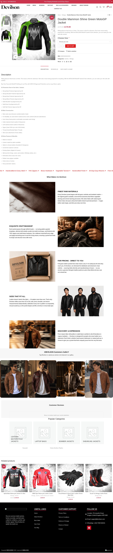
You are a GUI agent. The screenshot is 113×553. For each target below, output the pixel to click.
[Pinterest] (112, 2)
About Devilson (38, 516)
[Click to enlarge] (15, 57)
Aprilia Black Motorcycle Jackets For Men (14, 493)
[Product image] (14, 478)
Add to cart (70, 46)
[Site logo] (10, 7)
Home (59, 15)
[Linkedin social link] (69, 62)
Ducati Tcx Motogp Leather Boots (98, 493)
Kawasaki (25, 448)
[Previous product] (107, 15)
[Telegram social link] (71, 62)
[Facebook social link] (63, 62)
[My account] (97, 7)
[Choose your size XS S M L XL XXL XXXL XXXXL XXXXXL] (85, 41)
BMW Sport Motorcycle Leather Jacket (42, 493)
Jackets (67, 58)
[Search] (100, 7)
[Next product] (111, 15)
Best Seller (37, 520)
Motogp (64, 15)
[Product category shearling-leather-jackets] (92, 433)
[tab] (44, 68)
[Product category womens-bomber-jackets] (68, 433)
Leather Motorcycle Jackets (47, 495)
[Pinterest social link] (67, 62)
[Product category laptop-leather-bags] (44, 433)
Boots (100, 495)
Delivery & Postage (64, 521)
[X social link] (65, 62)
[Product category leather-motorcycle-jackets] (20, 433)
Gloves (72, 497)
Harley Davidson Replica (56, 448)
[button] (2, 379)
